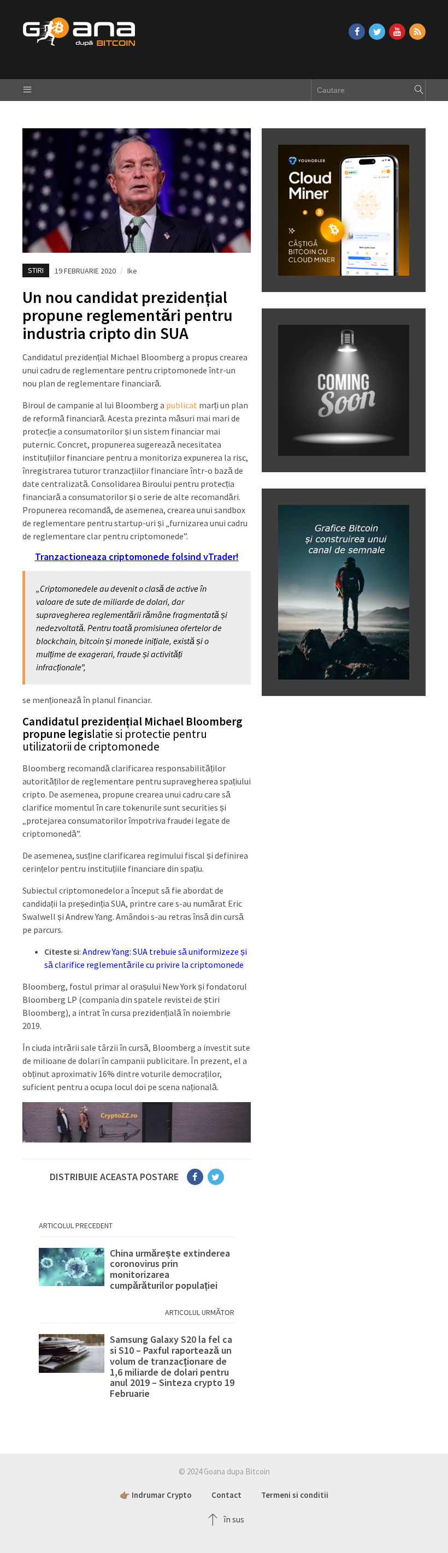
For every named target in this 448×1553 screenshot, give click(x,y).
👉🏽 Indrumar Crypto (156, 1495)
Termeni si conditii (294, 1495)
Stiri (36, 270)
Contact (226, 1495)
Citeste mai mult (136, 1270)
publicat (181, 405)
